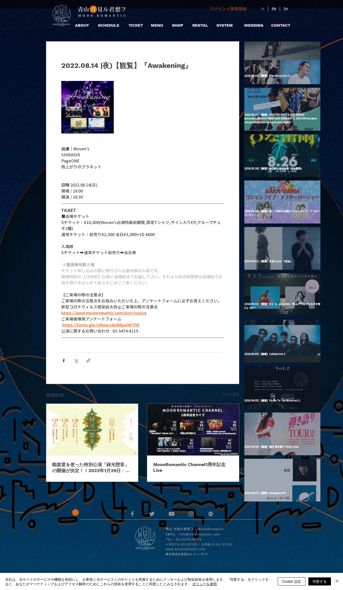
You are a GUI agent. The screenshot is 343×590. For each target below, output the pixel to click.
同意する (320, 581)
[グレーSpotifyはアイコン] (210, 513)
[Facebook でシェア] (63, 360)
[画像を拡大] (87, 107)
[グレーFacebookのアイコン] (132, 513)
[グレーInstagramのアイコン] (191, 513)
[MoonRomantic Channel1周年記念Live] (193, 430)
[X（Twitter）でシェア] (76, 360)
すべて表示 (230, 394)
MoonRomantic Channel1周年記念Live (189, 467)
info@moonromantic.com (200, 534)
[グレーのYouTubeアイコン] (171, 513)
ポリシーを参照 (204, 583)
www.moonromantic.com (186, 549)
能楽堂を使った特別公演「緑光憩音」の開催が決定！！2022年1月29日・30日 (91, 468)
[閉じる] (337, 581)
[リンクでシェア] (88, 360)
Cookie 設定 (291, 581)
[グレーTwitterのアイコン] (151, 513)
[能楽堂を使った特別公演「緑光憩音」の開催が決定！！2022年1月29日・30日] (92, 430)
